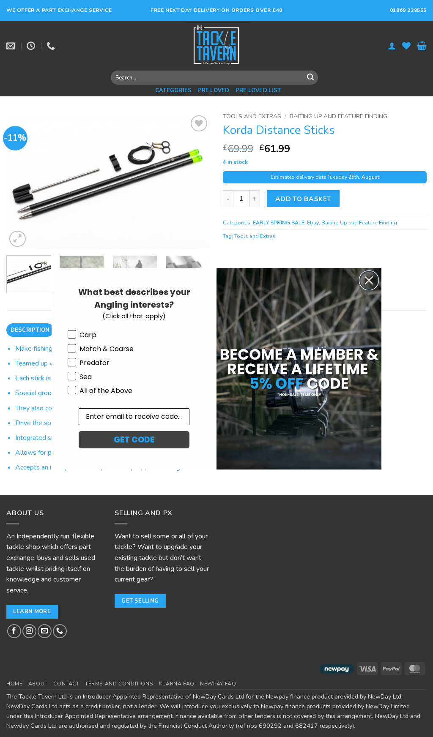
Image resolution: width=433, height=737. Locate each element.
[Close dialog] (369, 280)
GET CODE (134, 439)
